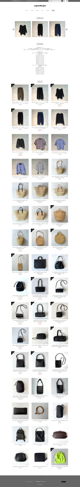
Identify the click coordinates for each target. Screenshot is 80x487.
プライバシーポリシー (29, 481)
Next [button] (67, 29)
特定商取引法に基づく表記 (40, 481)
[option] (23, 29)
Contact (47, 10)
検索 (62, 1)
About (32, 10)
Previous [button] (13, 29)
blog (53, 10)
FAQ (42, 10)
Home (27, 10)
